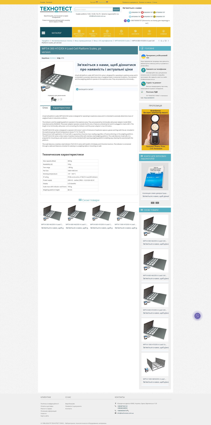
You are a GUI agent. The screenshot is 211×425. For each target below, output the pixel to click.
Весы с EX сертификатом (103, 41)
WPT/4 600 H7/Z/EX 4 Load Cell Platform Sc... (101, 224)
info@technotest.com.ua (125, 413)
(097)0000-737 (135, 16)
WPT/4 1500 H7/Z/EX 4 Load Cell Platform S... (126, 224)
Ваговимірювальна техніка (62, 41)
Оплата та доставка (107, 35)
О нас (121, 34)
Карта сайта (45, 416)
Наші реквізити (149, 98)
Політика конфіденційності (50, 404)
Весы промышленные (83, 41)
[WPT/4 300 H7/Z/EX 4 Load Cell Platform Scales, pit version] (56, 78)
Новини (163, 34)
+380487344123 (122, 406)
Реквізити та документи (73, 406)
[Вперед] (168, 41)
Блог (149, 34)
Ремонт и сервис (46, 409)
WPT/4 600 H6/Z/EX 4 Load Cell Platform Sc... (77, 224)
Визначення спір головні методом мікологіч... (160, 193)
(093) (160, 16)
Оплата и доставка (47, 406)
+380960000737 (122, 411)
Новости (43, 413)
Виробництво (70, 404)
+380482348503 (122, 408)
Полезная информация (48, 411)
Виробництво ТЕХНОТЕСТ (79, 35)
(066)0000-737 (148, 12)
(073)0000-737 (160, 12)
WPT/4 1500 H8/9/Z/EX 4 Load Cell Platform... (159, 379)
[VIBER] (197, 317)
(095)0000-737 (148, 16)
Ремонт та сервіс (93, 35)
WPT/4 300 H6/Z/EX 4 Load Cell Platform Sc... (52, 224)
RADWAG (53, 58)
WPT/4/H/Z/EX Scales (122, 41)
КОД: (59, 58)
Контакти (135, 34)
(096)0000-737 (135, 12)
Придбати (45, 41)
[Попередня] (159, 41)
